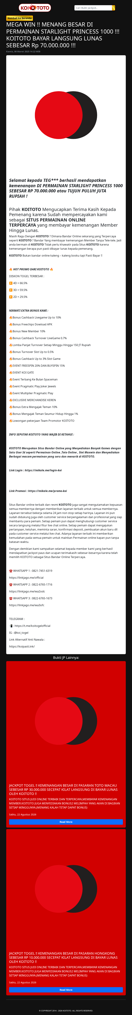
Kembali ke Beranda (19, 18)
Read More (66, 821)
